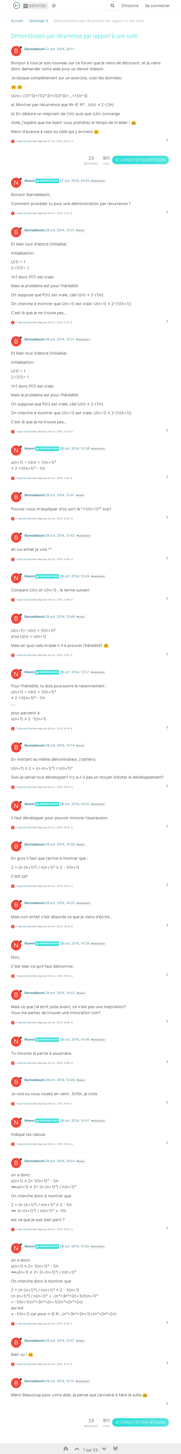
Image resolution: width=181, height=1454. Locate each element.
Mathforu (37, 6)
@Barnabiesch (99, 181)
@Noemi (81, 231)
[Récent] (54, 5)
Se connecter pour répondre (140, 160)
